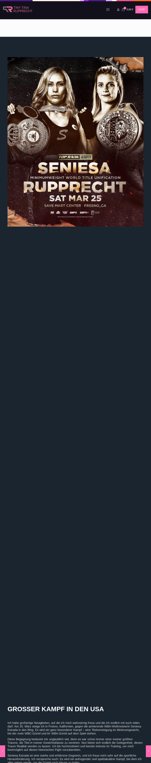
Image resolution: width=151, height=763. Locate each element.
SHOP (141, 9)
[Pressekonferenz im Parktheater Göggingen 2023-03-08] (148, 751)
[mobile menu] (107, 9)
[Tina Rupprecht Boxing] (17, 9)
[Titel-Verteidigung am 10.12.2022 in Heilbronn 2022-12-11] (2, 751)
